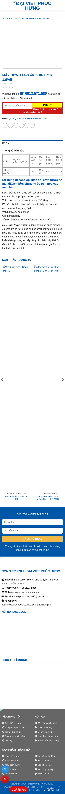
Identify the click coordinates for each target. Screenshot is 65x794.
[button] (4, 5)
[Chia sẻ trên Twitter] (15, 125)
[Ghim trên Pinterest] (26, 125)
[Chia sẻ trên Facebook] (10, 125)
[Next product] (5, 85)
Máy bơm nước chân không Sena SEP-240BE (48, 497)
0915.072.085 (19, 790)
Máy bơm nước (40, 118)
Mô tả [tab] (5, 143)
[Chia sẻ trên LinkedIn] (32, 125)
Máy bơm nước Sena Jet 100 (17, 497)
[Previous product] (11, 85)
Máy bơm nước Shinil (22, 118)
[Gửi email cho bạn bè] (21, 125)
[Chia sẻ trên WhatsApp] (5, 125)
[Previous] (2, 386)
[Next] (62, 386)
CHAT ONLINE (52, 790)
